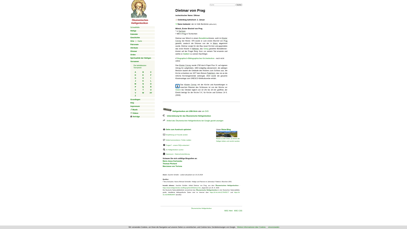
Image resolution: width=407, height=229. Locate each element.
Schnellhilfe (134, 27)
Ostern (178, 90)
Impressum (170, 154)
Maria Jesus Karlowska (172, 161)
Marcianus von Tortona (172, 166)
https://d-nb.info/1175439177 (219, 192)
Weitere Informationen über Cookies (251, 227)
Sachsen (182, 31)
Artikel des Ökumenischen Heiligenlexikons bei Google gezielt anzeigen (194, 121)
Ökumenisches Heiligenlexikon (201, 208)
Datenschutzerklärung (182, 154)
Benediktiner (204, 38)
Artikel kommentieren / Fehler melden (178, 140)
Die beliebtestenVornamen (140, 66)
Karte (140, 41)
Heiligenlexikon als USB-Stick (184, 111)
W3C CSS (238, 211)
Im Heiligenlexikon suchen (174, 150)
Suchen (239, 5)
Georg (206, 49)
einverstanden (273, 227)
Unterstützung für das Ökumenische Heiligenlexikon (188, 116)
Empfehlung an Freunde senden (177, 135)
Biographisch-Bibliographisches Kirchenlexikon (195, 58)
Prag (184, 34)
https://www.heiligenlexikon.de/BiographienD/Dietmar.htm (182, 188)
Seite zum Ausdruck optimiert (178, 129)
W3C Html (228, 211)
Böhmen (195, 49)
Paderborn (211, 73)
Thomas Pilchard (170, 164)
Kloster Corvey (185, 65)
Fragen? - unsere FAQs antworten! (177, 145)
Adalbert (186, 54)
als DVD (205, 111)
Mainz (215, 43)
